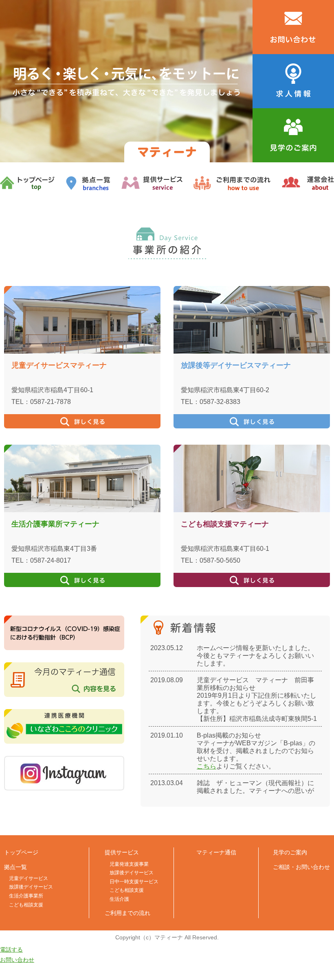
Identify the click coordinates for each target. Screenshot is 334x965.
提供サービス (122, 852)
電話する (11, 949)
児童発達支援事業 (129, 864)
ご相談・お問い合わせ (301, 867)
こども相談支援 (26, 905)
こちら (206, 766)
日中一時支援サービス (134, 881)
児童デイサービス (28, 878)
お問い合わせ (17, 959)
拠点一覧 (15, 867)
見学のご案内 (290, 852)
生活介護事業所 (26, 896)
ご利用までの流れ (127, 913)
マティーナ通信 (216, 852)
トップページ (21, 852)
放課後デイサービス (31, 887)
